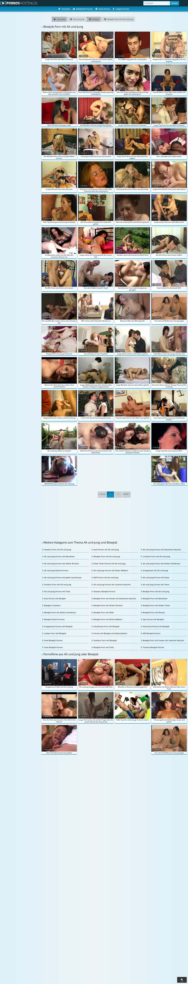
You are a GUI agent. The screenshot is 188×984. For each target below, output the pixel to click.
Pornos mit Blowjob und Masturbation (110, 633)
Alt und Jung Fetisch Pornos (56, 570)
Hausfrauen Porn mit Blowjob (106, 626)
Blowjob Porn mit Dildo (103, 612)
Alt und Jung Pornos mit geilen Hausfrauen (63, 577)
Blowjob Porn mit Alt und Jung (106, 556)
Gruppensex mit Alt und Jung (155, 570)
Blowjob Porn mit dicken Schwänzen (60, 612)
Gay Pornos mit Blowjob (153, 619)
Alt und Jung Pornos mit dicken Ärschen (61, 563)
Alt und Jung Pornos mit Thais (57, 591)
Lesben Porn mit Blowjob (55, 633)
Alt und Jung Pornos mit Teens (156, 584)
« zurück (102, 494)
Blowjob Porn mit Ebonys (154, 612)
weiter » (126, 494)
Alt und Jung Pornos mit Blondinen (59, 556)
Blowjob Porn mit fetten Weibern (107, 619)
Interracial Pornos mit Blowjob (156, 626)
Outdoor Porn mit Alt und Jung (57, 584)
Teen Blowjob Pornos (53, 647)
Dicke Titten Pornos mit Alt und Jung (109, 563)
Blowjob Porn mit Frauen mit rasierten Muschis (163, 640)
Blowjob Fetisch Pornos (54, 619)
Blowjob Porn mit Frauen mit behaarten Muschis (114, 598)
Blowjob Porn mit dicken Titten (156, 605)
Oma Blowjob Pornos (53, 640)
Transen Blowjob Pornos (153, 647)
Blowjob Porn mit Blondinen (155, 598)
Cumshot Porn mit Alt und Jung (156, 556)
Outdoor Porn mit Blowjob (105, 640)
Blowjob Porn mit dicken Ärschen (108, 605)
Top (182, 981)
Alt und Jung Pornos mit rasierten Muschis (112, 584)
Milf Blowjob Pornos (151, 633)
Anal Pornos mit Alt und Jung (106, 549)
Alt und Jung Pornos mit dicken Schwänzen (161, 563)
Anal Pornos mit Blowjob (55, 598)
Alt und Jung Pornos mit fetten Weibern (110, 570)
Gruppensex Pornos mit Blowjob (58, 626)
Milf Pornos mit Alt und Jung (105, 577)
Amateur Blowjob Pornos (104, 591)
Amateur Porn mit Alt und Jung (57, 549)
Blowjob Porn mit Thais (103, 647)
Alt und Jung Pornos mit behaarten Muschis (162, 549)
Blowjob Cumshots (52, 605)
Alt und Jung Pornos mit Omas (156, 577)
